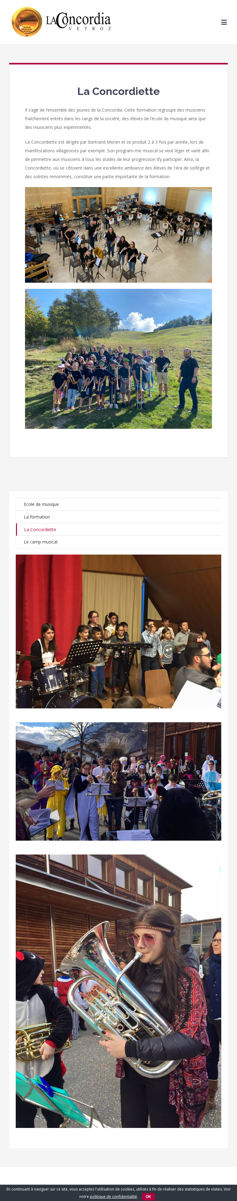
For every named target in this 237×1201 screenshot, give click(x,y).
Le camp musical (40, 542)
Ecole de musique (41, 504)
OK (148, 1197)
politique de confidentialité (113, 1196)
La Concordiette (40, 529)
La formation (37, 517)
